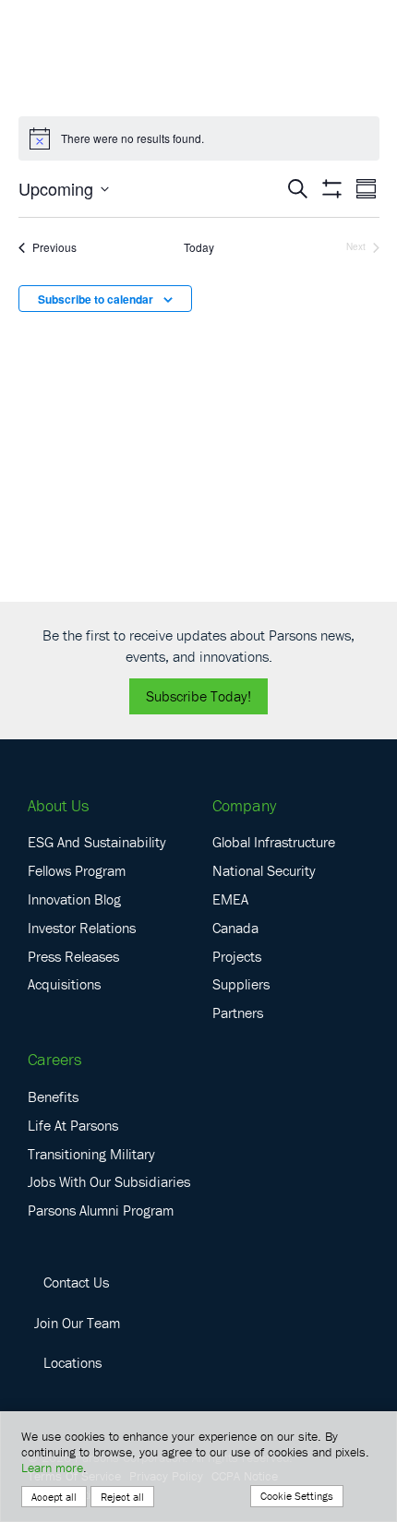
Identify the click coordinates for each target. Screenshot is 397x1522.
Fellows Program (77, 870)
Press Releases (73, 956)
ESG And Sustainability (97, 842)
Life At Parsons (73, 1125)
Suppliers (241, 984)
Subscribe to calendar (95, 299)
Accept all (54, 1497)
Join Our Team (77, 1322)
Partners (237, 1012)
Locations (72, 1362)
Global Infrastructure (273, 842)
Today (199, 247)
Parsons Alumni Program (101, 1210)
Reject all (122, 1497)
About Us (58, 805)
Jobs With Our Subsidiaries (109, 1181)
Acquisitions (64, 984)
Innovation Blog (74, 899)
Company (244, 805)
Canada (235, 927)
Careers (54, 1059)
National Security (264, 870)
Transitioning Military (91, 1153)
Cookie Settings (296, 1496)
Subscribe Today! (198, 696)
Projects (236, 956)
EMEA (230, 899)
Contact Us (76, 1282)
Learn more (52, 1467)
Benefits (53, 1096)
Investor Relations (82, 927)
